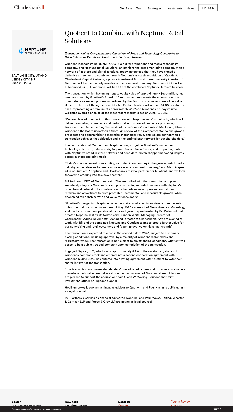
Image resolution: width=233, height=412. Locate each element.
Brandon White (129, 215)
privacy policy (55, 409)
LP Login (210, 8)
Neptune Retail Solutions (101, 67)
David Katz (100, 219)
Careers (123, 405)
